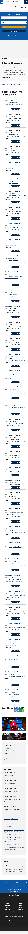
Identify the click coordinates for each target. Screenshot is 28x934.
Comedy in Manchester (18, 889)
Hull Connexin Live (14, 167)
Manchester (11, 37)
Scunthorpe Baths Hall (15, 244)
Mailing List (7, 902)
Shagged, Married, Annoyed (11, 750)
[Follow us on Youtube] (22, 7)
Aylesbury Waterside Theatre (16, 611)
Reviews (13, 84)
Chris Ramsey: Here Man (12, 98)
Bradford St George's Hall (15, 211)
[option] (8, 736)
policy (17, 928)
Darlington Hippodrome (15, 547)
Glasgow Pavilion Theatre (15, 375)
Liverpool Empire (13, 134)
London (18, 35)
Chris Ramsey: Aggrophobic (11, 775)
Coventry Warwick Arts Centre (17, 407)
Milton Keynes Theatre (15, 530)
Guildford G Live (13, 294)
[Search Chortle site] (26, 2)
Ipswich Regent (13, 102)
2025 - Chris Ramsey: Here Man (12, 835)
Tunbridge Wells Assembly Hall (17, 595)
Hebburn (6, 760)
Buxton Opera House (14, 694)
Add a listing (14, 31)
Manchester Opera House (15, 227)
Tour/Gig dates (6, 84)
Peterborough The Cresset (16, 391)
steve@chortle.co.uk (17, 871)
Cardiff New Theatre (14, 342)
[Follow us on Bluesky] (26, 7)
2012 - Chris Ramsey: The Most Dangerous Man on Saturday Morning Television (14, 839)
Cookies (7, 907)
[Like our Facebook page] (16, 7)
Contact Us (20, 909)
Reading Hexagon (13, 260)
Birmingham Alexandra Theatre (17, 627)
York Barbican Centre (14, 471)
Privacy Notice (7, 909)
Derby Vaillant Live (13, 183)
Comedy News (7, 900)
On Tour (20, 902)
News (18, 84)
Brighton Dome (13, 496)
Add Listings (7, 905)
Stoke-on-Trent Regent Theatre (17, 118)
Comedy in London (8, 889)
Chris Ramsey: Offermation (11, 783)
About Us (20, 907)
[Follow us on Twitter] (19, 7)
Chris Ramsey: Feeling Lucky (11, 791)
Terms (20, 905)
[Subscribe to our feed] (14, 886)
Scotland (17, 37)
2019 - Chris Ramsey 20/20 (11, 827)
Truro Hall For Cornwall (15, 326)
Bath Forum (12, 358)
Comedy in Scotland (14, 891)
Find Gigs (14, 27)
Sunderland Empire (14, 150)
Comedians (21, 900)
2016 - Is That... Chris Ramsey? (12, 844)
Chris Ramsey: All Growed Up (11, 755)
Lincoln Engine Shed (14, 644)
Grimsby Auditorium (14, 455)
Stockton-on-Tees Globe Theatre (17, 195)
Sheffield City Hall (13, 660)
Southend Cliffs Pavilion (15, 439)
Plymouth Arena (13, 310)
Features (20, 903)
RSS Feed (7, 903)
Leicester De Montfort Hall (16, 423)
